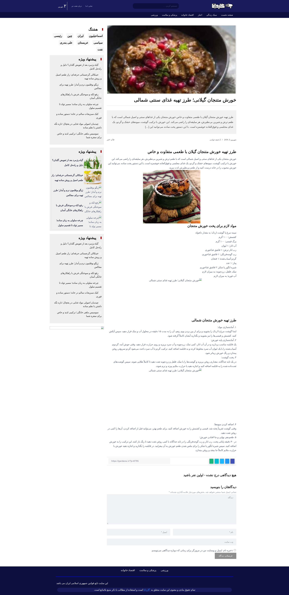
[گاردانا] (222, 6)
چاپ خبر (111, 139)
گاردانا (147, 590)
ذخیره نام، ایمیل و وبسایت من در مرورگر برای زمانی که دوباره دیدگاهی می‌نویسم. (192, 550)
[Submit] (135, 6)
